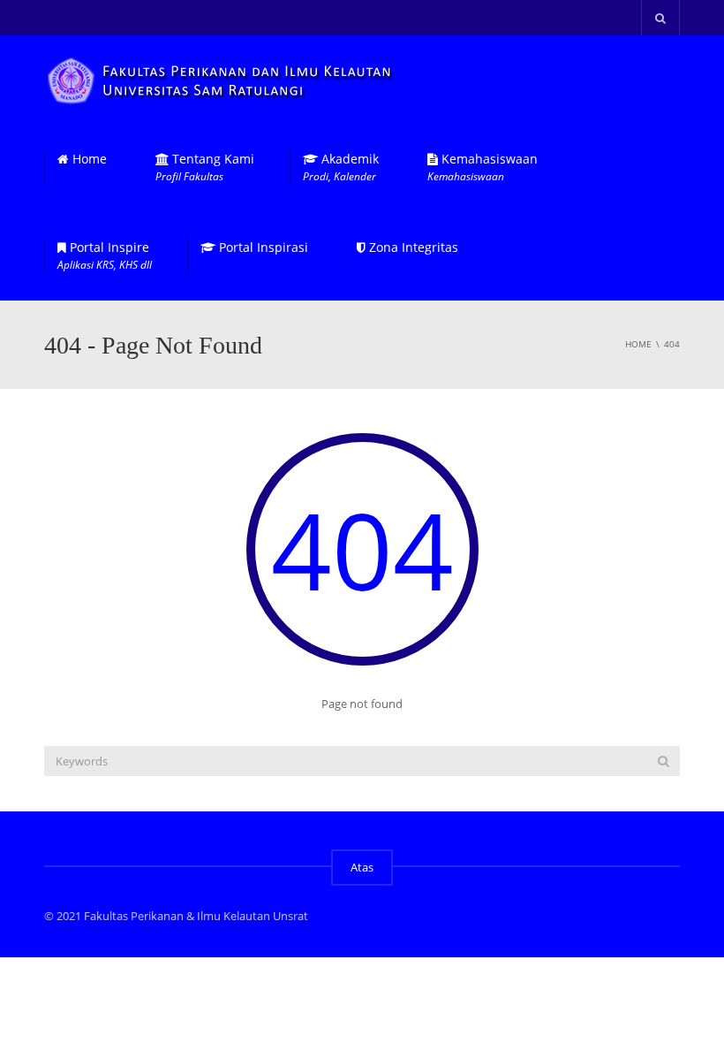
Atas (362, 867)
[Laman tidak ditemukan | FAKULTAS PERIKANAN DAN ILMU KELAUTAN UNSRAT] (222, 80)
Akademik (341, 167)
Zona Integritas (412, 247)
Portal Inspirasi (261, 247)
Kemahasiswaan (482, 167)
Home (88, 159)
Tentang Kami (204, 167)
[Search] (663, 761)
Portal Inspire (104, 256)
